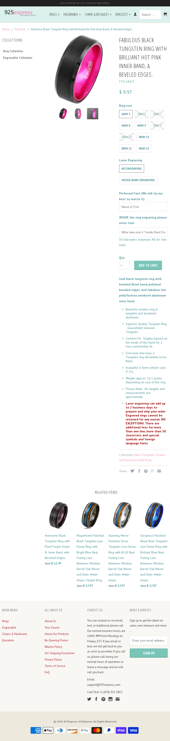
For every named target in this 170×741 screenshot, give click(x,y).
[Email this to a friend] (158, 471)
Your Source (52, 627)
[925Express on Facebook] (96, 699)
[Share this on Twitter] (131, 471)
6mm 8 (126, 125)
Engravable (72, 14)
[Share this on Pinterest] (145, 471)
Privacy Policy (53, 659)
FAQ (47, 672)
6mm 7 (157, 114)
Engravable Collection (17, 58)
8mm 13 (144, 148)
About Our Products (57, 634)
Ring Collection (13, 51)
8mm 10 (127, 137)
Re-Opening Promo (56, 640)
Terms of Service (55, 666)
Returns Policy (53, 647)
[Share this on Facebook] (138, 471)
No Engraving (132, 169)
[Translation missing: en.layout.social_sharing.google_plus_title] (151, 471)
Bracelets (123, 14)
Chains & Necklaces (98, 14)
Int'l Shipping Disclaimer (60, 653)
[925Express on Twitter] (89, 699)
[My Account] (135, 15)
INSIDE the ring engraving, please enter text (143, 220)
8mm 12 (127, 148)
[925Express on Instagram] (110, 699)
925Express (70, 721)
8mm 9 (157, 125)
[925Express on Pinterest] (103, 699)
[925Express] (21, 13)
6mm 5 (126, 114)
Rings (54, 14)
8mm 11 (144, 137)
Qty (121, 258)
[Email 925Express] (118, 699)
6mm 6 (141, 114)
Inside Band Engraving (138, 180)
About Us (50, 621)
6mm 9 (141, 125)
